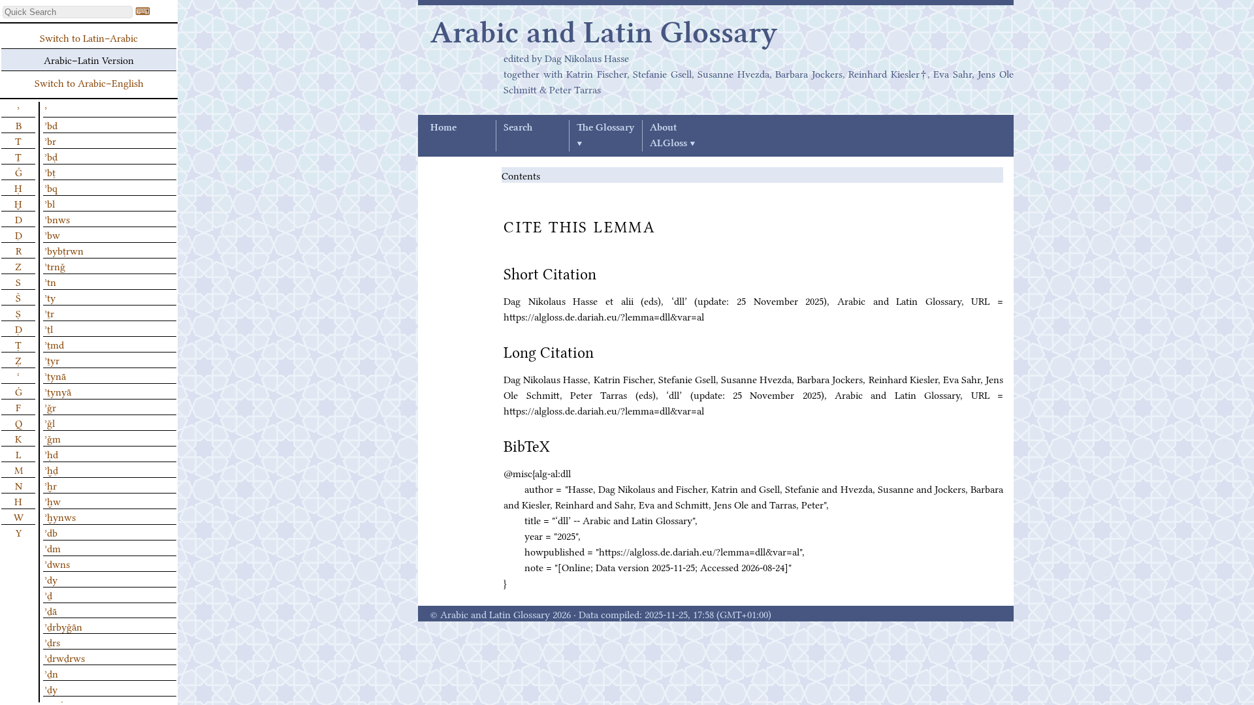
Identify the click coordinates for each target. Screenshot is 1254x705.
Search (518, 127)
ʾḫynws (60, 516)
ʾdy (50, 579)
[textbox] (68, 12)
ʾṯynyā (57, 391)
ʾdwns (57, 563)
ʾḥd (51, 453)
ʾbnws (57, 219)
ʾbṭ (50, 171)
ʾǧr (50, 407)
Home (443, 127)
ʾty (50, 297)
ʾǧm (52, 438)
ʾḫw (52, 501)
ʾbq (50, 187)
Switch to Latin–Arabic (89, 37)
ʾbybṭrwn (64, 250)
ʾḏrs (52, 641)
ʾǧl (49, 422)
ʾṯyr (51, 359)
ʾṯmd (54, 344)
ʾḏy (50, 689)
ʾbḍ (50, 156)
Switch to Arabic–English (89, 82)
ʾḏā (50, 610)
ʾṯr (49, 313)
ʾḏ (48, 595)
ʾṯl (48, 328)
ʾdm (52, 547)
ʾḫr (50, 485)
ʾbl (49, 203)
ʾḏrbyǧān (63, 626)
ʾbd (50, 125)
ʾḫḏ (51, 469)
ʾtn (50, 281)
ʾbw (52, 234)
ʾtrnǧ (54, 265)
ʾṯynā (55, 375)
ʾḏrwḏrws (64, 657)
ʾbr (50, 140)
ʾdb (50, 532)
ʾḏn (51, 673)
